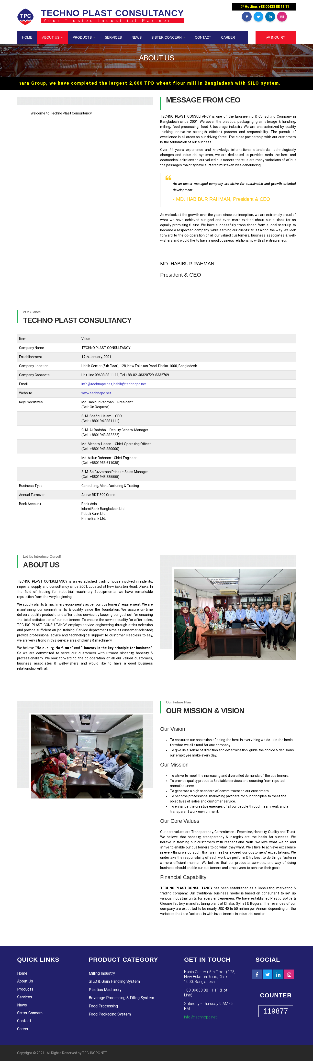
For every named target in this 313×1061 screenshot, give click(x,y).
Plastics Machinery (105, 989)
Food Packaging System (110, 1014)
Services (113, 37)
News (137, 37)
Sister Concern (167, 37)
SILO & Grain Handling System (114, 981)
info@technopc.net (96, 384)
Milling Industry (102, 973)
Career (228, 37)
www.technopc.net (96, 393)
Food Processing (103, 1006)
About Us (51, 37)
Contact (203, 37)
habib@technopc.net (129, 384)
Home (27, 37)
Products (83, 37)
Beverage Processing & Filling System (121, 997)
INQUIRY (277, 37)
